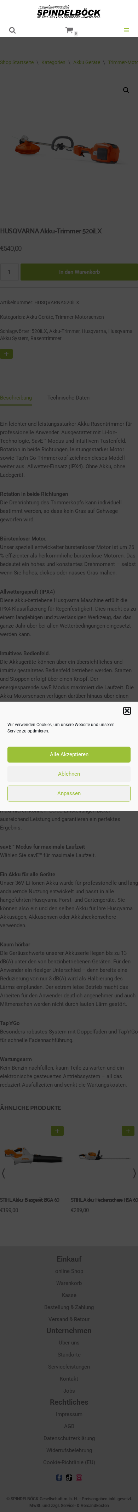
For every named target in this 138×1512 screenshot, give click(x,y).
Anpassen (69, 793)
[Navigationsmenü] (126, 30)
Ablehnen (69, 774)
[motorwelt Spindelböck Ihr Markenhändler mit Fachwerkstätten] (69, 11)
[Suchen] (12, 30)
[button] (127, 710)
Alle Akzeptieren (69, 754)
